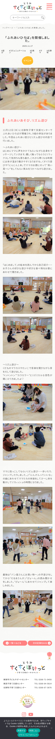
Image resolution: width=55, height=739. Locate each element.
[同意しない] (51, 728)
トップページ (8, 28)
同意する (21, 730)
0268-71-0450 (45, 679)
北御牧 (49, 51)
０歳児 (32, 51)
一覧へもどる (15, 643)
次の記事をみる (40, 643)
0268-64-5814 (45, 683)
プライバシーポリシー (28, 735)
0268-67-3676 (45, 687)
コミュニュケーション (17, 51)
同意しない (34, 730)
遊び (3, 51)
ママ (40, 51)
